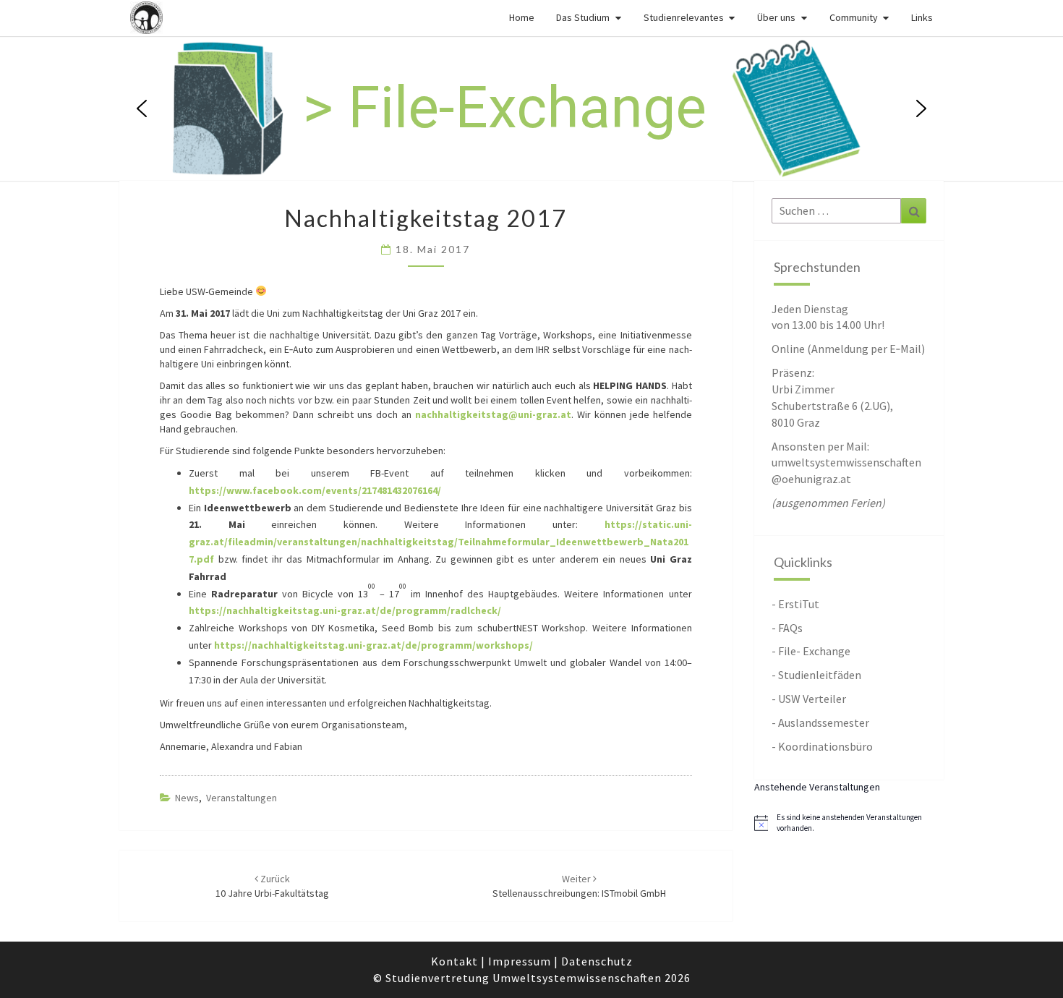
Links (922, 17)
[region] (531, 108)
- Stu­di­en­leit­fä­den (816, 675)
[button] (141, 108)
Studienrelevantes (684, 17)
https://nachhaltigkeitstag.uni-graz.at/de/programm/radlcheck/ (345, 610)
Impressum (519, 961)
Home (521, 17)
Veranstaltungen (241, 797)
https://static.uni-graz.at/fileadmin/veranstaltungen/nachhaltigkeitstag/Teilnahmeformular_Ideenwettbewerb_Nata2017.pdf (440, 542)
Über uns (776, 17)
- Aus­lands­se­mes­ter (820, 722)
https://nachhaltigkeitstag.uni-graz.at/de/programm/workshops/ (373, 645)
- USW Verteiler (809, 698)
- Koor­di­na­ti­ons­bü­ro (822, 746)
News (187, 797)
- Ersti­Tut (795, 604)
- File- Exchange (811, 651)
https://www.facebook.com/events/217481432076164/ (315, 490)
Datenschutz (597, 961)
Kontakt (454, 961)
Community (853, 17)
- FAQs (787, 627)
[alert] (849, 823)
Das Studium (583, 17)
